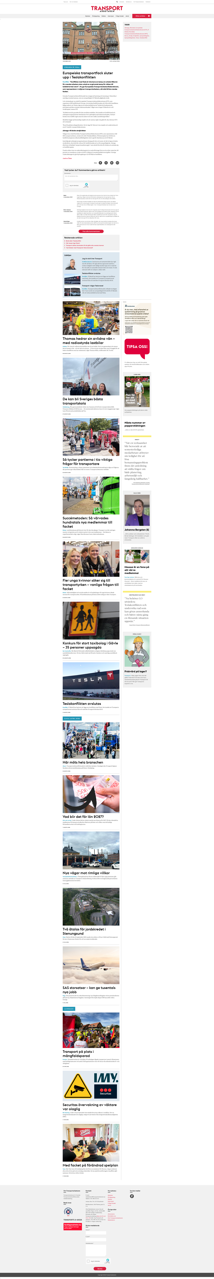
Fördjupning (96, 16)
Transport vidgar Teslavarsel (92, 286)
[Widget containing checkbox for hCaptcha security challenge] (77, 185)
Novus (126, 36)
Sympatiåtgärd (144, 36)
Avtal (127, 16)
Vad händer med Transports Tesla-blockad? (79, 248)
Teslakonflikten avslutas (91, 273)
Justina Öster (67, 158)
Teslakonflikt (143, 38)
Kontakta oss (129, 1)
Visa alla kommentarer (91, 231)
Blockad (132, 28)
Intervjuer (111, 16)
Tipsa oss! (66, 1)
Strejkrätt (136, 36)
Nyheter (87, 16)
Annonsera (121, 1)
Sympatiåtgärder (130, 38)
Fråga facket (120, 16)
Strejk (130, 36)
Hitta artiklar (140, 16)
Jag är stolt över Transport (92, 258)
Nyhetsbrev (148, 1)
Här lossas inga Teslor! (73, 243)
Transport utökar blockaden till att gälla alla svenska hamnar (85, 245)
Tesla (137, 38)
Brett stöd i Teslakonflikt (73, 241)
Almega (127, 28)
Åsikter (104, 16)
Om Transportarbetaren (138, 1)
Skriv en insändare (74, 1)
